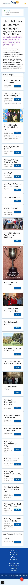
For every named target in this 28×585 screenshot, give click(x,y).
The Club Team (14, 554)
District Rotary (14, 568)
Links (15, 556)
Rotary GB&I (14, 567)
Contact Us (14, 557)
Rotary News (14, 570)
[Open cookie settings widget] (2, 582)
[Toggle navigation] (25, 4)
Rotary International (14, 565)
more (17, 86)
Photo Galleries (14, 552)
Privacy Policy (14, 559)
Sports (8, 11)
